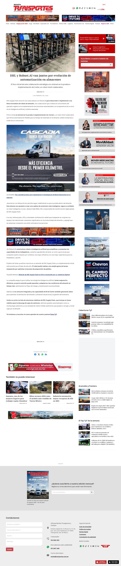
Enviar (9, 549)
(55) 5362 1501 (55, 540)
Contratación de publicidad (87, 537)
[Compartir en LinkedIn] (46, 354)
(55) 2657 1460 (55, 548)
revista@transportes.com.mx (59, 556)
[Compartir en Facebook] (35, 354)
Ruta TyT (53, 314)
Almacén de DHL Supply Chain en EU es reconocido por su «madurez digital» (44, 275)
